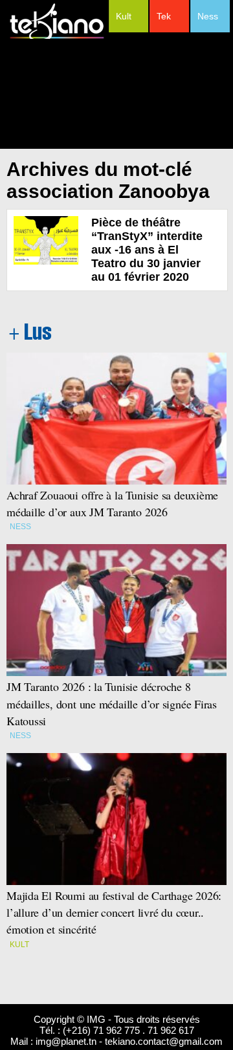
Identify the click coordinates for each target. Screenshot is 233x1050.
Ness (207, 16)
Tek (164, 16)
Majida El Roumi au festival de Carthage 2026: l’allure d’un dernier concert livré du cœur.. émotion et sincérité (115, 912)
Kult (123, 16)
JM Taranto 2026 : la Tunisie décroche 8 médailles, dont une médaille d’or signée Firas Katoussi (111, 703)
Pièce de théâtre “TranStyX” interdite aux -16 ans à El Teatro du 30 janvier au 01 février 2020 (147, 249)
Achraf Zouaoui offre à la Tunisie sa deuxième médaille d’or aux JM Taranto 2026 (112, 503)
